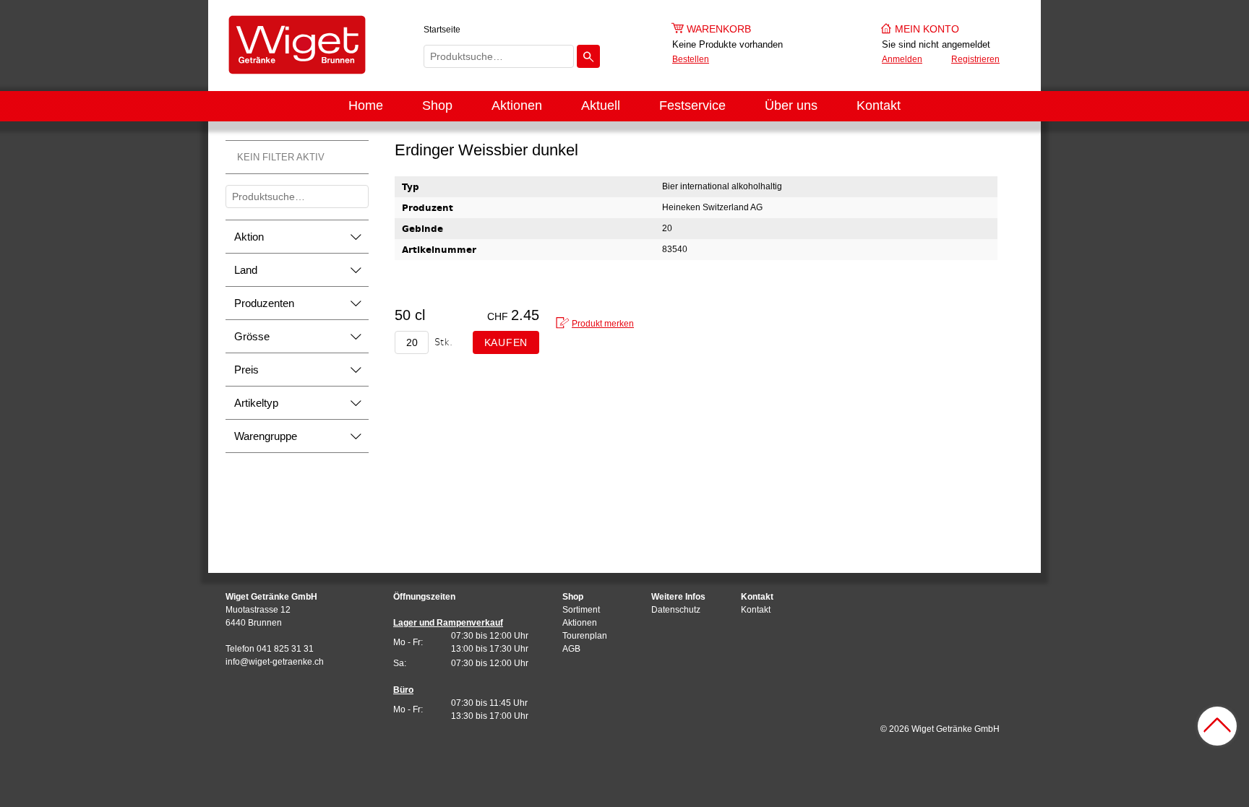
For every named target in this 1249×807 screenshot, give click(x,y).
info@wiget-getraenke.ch (275, 662)
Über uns (791, 105)
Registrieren (975, 59)
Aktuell (600, 105)
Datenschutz (675, 610)
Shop (437, 105)
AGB (571, 649)
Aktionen (517, 105)
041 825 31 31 (285, 649)
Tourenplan (584, 636)
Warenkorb (719, 29)
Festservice (692, 105)
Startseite (442, 30)
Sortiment (581, 610)
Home (365, 105)
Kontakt (879, 105)
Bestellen (690, 59)
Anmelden (902, 59)
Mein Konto (927, 29)
